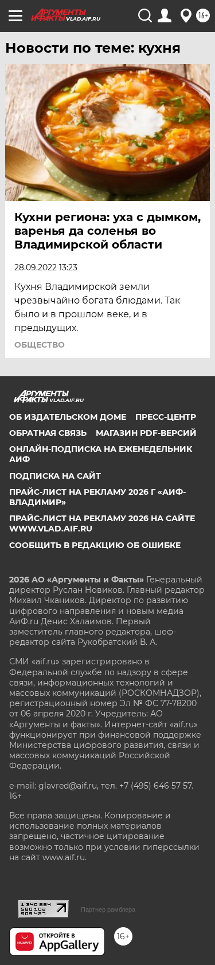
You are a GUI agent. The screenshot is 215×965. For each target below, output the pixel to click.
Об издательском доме (67, 417)
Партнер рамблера (108, 909)
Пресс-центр (165, 417)
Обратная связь (48, 433)
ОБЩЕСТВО (39, 345)
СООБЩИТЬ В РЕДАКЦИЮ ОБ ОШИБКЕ (95, 545)
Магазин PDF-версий (146, 433)
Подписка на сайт (55, 476)
